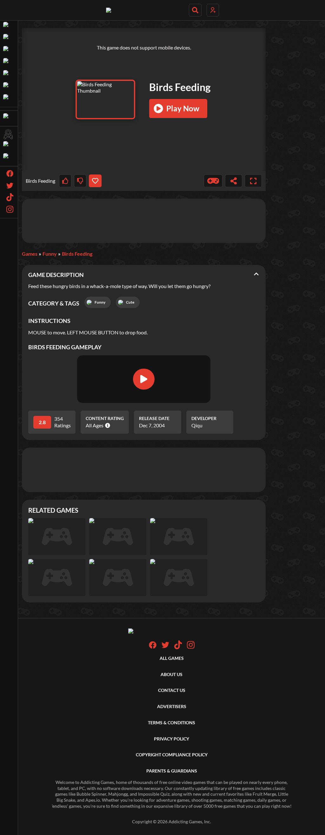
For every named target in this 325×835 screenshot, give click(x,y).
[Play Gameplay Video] (144, 379)
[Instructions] (213, 180)
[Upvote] (65, 180)
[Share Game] (233, 180)
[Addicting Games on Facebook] (152, 647)
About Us (171, 674)
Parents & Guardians (171, 770)
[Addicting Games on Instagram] (191, 647)
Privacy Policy (171, 738)
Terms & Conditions (171, 722)
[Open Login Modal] (213, 10)
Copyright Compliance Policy (172, 754)
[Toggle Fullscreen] (253, 180)
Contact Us (171, 690)
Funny (50, 254)
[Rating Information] (106, 425)
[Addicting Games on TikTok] (178, 647)
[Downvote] (80, 180)
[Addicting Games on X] (165, 647)
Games (29, 254)
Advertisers (171, 706)
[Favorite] (95, 180)
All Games (172, 658)
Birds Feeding (77, 254)
